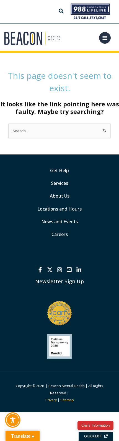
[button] (61, 11)
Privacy (51, 399)
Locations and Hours (59, 209)
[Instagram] (59, 269)
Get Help (59, 170)
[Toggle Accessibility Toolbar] (13, 420)
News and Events (59, 221)
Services (59, 183)
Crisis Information (95, 425)
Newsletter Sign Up (59, 281)
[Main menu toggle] (105, 38)
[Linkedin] (79, 269)
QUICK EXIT (94, 436)
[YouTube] (69, 269)
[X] (50, 269)
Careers (59, 234)
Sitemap (67, 399)
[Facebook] (40, 269)
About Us (59, 196)
